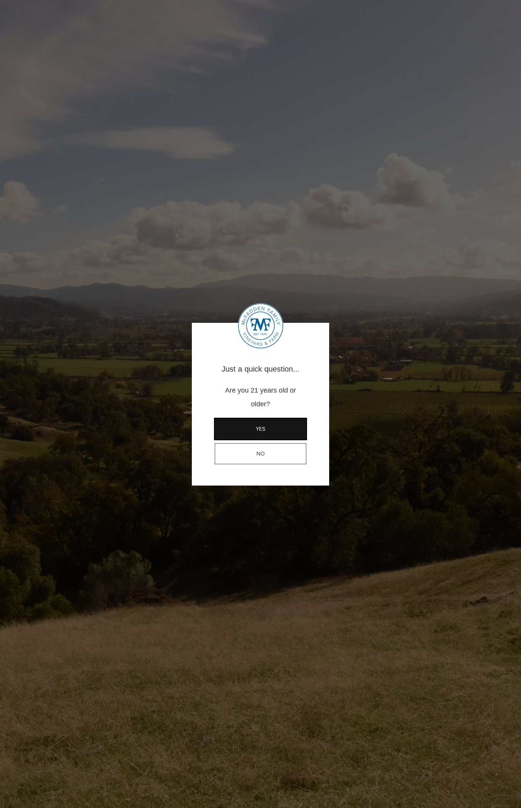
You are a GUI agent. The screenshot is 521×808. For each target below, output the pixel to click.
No (260, 453)
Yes (260, 429)
